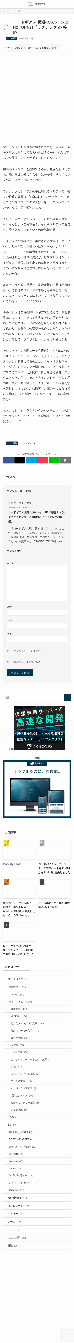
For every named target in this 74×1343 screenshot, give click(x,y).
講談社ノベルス (22, 1095)
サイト (10, 633)
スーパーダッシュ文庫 (25, 1073)
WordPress (18, 1197)
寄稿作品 (16, 1189)
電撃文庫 (19, 1009)
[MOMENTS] (37, 4)
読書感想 (17, 987)
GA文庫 (17, 1066)
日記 (13, 1245)
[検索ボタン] (70, 4)
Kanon (15, 1168)
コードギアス (29, 443)
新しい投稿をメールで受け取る (24, 662)
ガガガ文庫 (19, 1037)
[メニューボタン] (4, 4)
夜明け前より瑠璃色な (23, 1132)
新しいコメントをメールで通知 (24, 651)
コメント (13, 562)
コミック (16, 994)
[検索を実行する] (67, 697)
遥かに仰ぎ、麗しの (22, 1146)
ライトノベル (20, 1001)
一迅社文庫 (19, 1052)
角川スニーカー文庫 (25, 1030)
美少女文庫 (19, 1109)
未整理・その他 (19, 1182)
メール (10, 620)
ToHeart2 (16, 1153)
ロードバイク (18, 979)
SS (12, 1124)
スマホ (13, 1229)
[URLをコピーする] (65, 460)
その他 (14, 1117)
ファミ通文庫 (21, 1081)
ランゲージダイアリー (21, 503)
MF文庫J (19, 1016)
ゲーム (14, 1221)
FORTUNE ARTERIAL (23, 1139)
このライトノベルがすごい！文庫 (31, 1059)
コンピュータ (19, 1205)
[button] (8, 460)
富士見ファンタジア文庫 (27, 1023)
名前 (9, 607)
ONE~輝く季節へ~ (21, 1175)
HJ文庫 (17, 1045)
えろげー (15, 1213)
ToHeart (16, 1161)
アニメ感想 (11, 38)
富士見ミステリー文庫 (25, 1102)
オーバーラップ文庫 (23, 1088)
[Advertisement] (37, 94)
